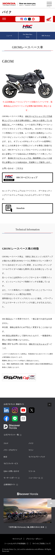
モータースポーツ (10, 478)
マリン (31, 450)
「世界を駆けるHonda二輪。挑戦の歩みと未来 (26, 527)
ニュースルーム (34, 478)
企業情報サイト (9, 484)
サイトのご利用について (41, 543)
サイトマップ (17, 539)
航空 (5, 457)
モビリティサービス (11, 463)
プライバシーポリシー (34, 539)
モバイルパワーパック (37, 457)
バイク (31, 443)
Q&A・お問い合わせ (11, 471)
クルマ (6, 443)
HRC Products (46, 35)
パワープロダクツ (10, 450)
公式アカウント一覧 (11, 435)
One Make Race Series (27, 36)
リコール (32, 471)
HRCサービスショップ (38, 344)
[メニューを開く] (49, 4)
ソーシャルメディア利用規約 (15, 543)
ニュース (9, 35)
